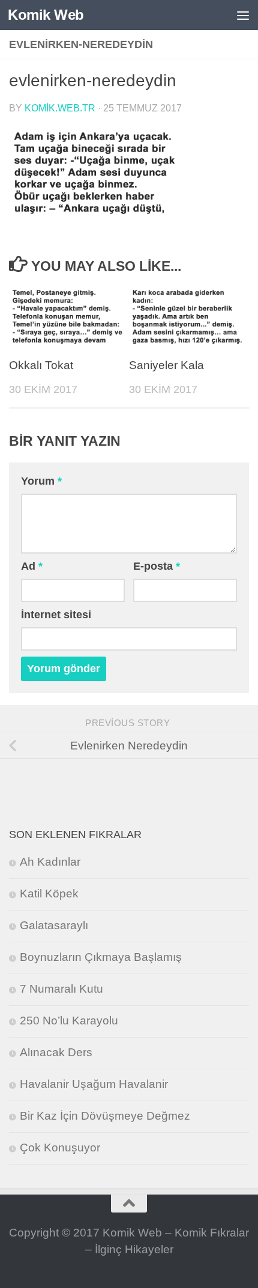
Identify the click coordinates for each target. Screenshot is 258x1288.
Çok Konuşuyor (60, 1147)
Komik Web (46, 15)
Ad (32, 566)
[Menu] (243, 15)
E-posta (156, 566)
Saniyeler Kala (166, 365)
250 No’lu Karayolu (69, 1020)
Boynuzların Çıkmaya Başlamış (101, 957)
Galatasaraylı (54, 925)
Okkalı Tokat (41, 365)
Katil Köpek (49, 893)
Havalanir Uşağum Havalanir (94, 1084)
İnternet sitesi (56, 615)
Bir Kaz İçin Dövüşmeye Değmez (105, 1115)
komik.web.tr (60, 107)
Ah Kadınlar (50, 861)
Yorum (41, 481)
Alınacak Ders (56, 1052)
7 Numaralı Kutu (61, 988)
